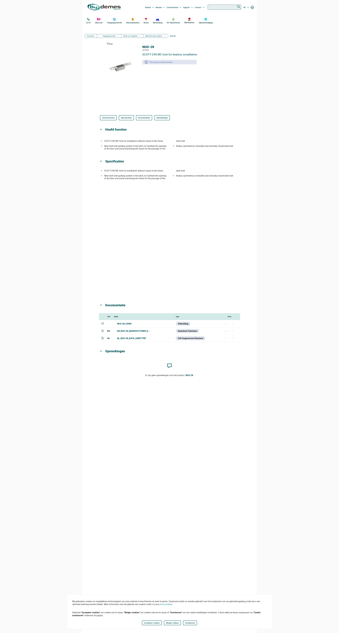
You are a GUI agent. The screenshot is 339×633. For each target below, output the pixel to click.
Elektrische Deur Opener (153, 36)
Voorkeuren (190, 623)
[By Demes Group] (104, 7)
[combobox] (224, 7)
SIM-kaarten (189, 22)
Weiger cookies (172, 623)
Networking (157, 22)
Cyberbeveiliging (206, 22)
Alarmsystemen (132, 22)
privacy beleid (165, 604)
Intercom (98, 22)
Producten (90, 36)
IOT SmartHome (173, 22)
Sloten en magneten (130, 36)
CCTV (88, 22)
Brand (146, 22)
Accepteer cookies (152, 623)
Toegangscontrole (114, 22)
